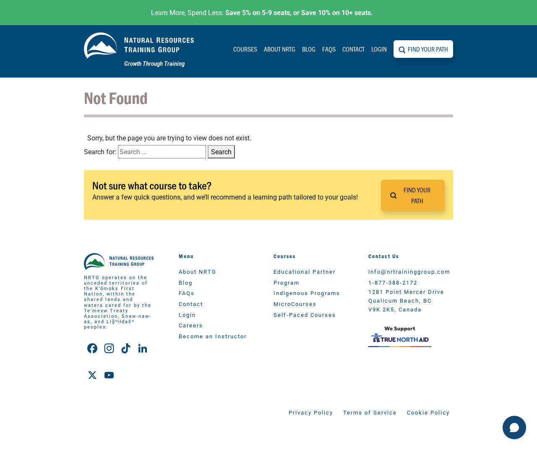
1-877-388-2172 (392, 282)
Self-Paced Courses (305, 314)
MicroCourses (295, 303)
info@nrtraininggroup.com (409, 271)
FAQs (329, 48)
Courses (245, 48)
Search (221, 151)
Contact (353, 48)
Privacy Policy (311, 412)
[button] (413, 195)
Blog (308, 48)
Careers (191, 325)
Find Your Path (428, 48)
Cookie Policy (428, 412)
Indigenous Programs (307, 292)
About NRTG (279, 48)
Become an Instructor (213, 336)
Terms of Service (370, 412)
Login (379, 48)
